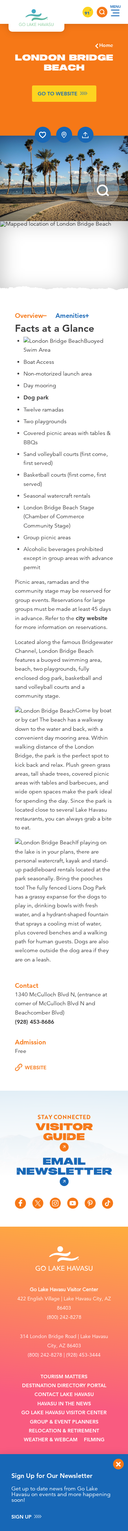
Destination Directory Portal (64, 1385)
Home (106, 45)
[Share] (86, 135)
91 (88, 13)
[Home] (36, 12)
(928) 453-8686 (34, 1021)
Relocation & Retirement (64, 1430)
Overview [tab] (29, 315)
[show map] (64, 135)
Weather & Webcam (51, 1439)
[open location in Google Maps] (64, 256)
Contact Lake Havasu (64, 1394)
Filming (94, 1439)
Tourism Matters (64, 1376)
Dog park (36, 397)
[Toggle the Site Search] (102, 12)
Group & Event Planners (64, 1422)
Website (36, 1067)
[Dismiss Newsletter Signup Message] (118, 1464)
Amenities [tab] (70, 315)
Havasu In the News (64, 1403)
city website (91, 618)
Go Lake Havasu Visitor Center (64, 1412)
